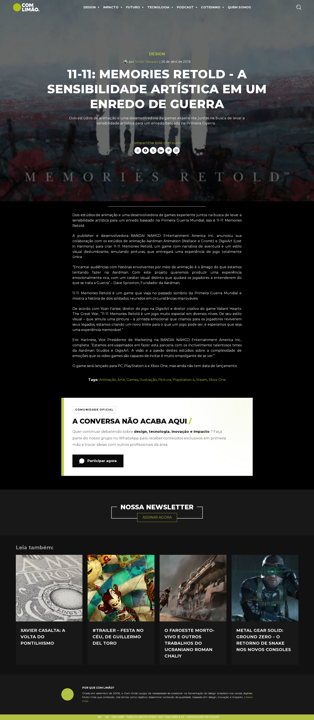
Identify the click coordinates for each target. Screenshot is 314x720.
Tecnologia (158, 7)
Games (132, 380)
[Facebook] (145, 150)
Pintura (164, 380)
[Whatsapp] (137, 150)
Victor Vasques (146, 62)
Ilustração (148, 380)
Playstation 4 (184, 380)
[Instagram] (176, 150)
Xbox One (217, 380)
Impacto (111, 7)
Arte (121, 380)
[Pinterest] (168, 150)
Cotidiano (210, 7)
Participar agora (102, 461)
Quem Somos (239, 7)
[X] (153, 150)
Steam (201, 380)
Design (90, 7)
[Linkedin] (160, 150)
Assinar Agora (157, 517)
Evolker (214, 717)
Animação (107, 380)
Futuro (133, 7)
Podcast (185, 7)
